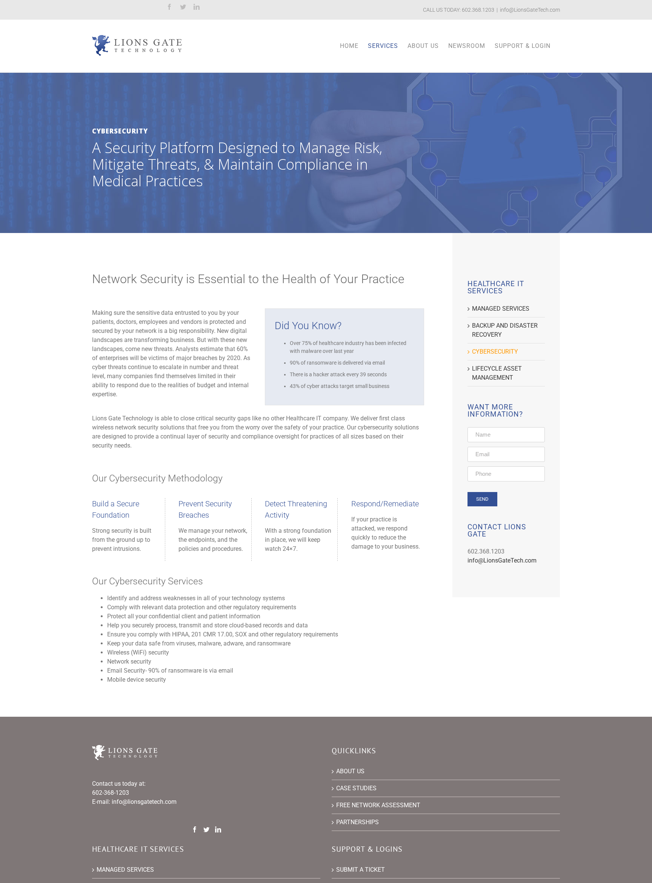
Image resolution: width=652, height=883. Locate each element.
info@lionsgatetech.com (144, 801)
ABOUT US (350, 771)
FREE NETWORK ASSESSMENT (378, 805)
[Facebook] (195, 829)
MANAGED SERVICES (500, 308)
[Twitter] (206, 829)
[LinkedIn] (218, 829)
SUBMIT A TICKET (360, 869)
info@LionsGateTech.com (530, 10)
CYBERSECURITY (495, 351)
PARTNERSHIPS (357, 822)
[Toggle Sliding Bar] (523, 46)
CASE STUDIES (356, 788)
